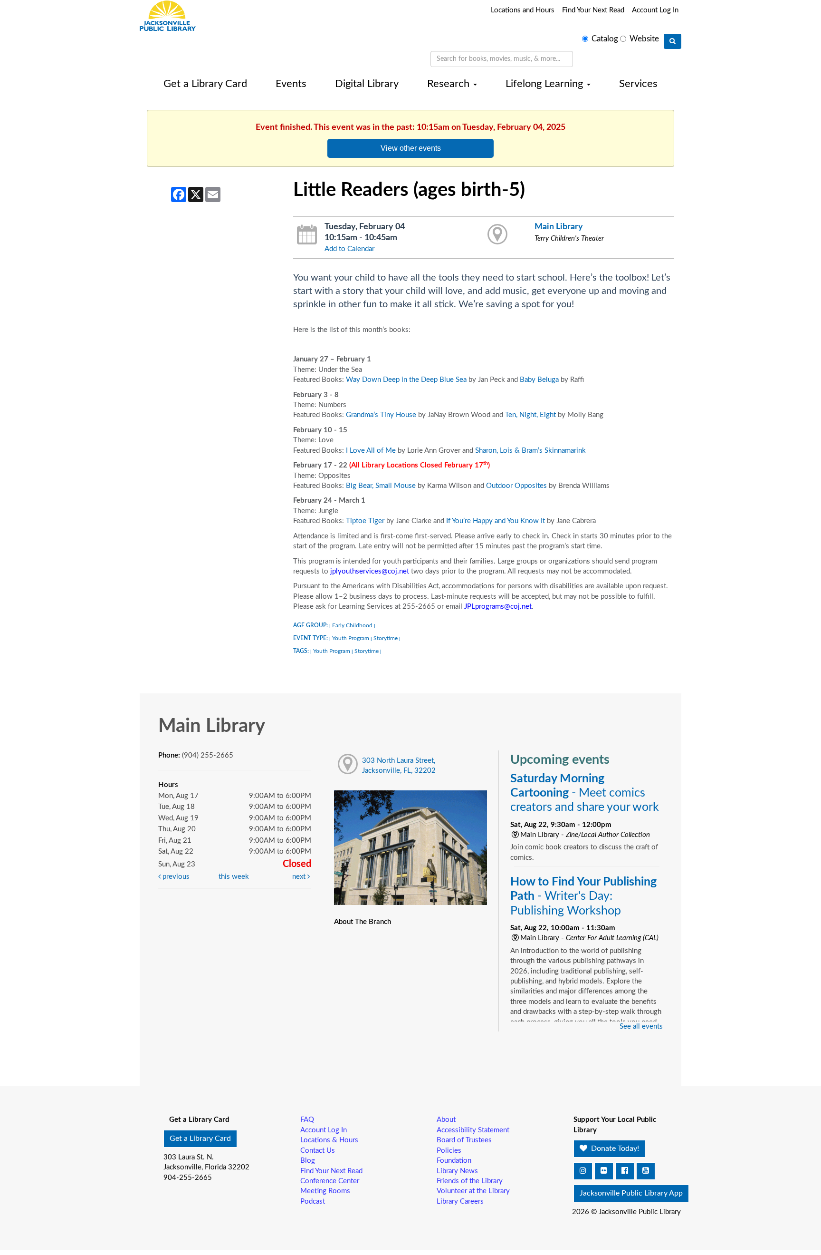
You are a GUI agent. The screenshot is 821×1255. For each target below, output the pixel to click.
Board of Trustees (464, 1140)
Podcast (312, 1201)
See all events (641, 1026)
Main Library (559, 227)
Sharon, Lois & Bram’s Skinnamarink (530, 450)
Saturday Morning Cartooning (584, 793)
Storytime (385, 638)
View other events (411, 148)
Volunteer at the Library (473, 1191)
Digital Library (367, 83)
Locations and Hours (522, 10)
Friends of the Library (470, 1181)
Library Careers (460, 1201)
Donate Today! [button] (614, 1148)
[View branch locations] (498, 235)
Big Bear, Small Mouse (381, 485)
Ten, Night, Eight (530, 414)
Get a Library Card (205, 83)
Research (449, 83)
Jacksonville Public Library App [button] (631, 1193)
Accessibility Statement (473, 1130)
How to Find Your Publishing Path (583, 896)
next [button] (299, 876)
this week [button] (234, 876)
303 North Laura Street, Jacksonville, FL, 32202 (399, 765)
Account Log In (655, 10)
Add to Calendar (349, 249)
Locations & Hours (329, 1140)
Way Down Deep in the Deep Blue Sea (406, 379)
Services (638, 83)
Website (644, 39)
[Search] (672, 41)
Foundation (454, 1160)
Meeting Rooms (325, 1191)
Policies (449, 1150)
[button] (582, 1171)
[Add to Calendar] (307, 235)
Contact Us (317, 1150)
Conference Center (329, 1181)
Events (291, 83)
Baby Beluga (539, 379)
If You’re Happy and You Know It (495, 521)
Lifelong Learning (546, 83)
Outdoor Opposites (516, 485)
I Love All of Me (371, 450)
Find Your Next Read (593, 10)
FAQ (307, 1119)
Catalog (605, 39)
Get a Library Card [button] (200, 1138)
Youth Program (350, 638)
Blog (307, 1160)
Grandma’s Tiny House (381, 414)
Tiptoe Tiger (365, 521)
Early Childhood (352, 625)
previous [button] (175, 876)
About (446, 1119)
